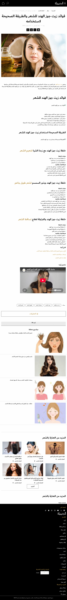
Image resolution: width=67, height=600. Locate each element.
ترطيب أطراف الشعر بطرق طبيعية (56, 478)
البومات (64, 567)
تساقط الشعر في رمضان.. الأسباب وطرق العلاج (13, 457)
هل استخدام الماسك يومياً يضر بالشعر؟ (35, 457)
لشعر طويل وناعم (23, 183)
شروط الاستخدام (62, 579)
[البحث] (7, 3)
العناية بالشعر (41, 11)
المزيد (32, 486)
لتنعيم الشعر (26, 151)
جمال (48, 11)
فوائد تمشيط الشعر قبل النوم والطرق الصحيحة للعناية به (33, 479)
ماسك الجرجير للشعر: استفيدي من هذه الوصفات (12, 479)
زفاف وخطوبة (62, 542)
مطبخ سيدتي (62, 591)
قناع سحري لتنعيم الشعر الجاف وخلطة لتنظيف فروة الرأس (51, 251)
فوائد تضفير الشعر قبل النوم (57, 456)
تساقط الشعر (24, 219)
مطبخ (64, 533)
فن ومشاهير (63, 536)
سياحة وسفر (62, 554)
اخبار (64, 551)
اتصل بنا (64, 576)
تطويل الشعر (29, 305)
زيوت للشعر (47, 305)
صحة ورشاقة (62, 527)
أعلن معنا (63, 582)
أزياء (65, 520)
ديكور (64, 561)
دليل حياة (63, 530)
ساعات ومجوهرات (61, 548)
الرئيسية (53, 11)
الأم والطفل (63, 539)
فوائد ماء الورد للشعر (60, 258)
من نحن (64, 573)
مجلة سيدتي (63, 588)
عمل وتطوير (63, 557)
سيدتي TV (63, 594)
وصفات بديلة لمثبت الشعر (59, 254)
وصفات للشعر (39, 305)
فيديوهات (63, 564)
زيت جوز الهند (59, 84)
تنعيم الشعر (20, 305)
